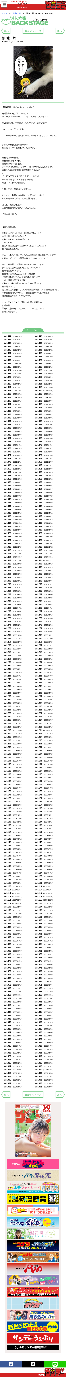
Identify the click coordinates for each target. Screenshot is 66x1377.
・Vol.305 (43, 570)
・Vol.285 (43, 604)
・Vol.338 (12, 516)
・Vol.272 (12, 628)
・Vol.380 (12, 445)
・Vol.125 (43, 876)
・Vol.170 (12, 801)
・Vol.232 (12, 696)
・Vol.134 (12, 862)
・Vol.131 (43, 866)
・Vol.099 (43, 920)
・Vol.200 (12, 750)
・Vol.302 (12, 577)
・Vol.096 (12, 927)
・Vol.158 (12, 822)
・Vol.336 (12, 520)
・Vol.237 (43, 686)
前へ (6, 31)
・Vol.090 (12, 937)
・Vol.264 (12, 642)
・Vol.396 (12, 418)
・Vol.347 (43, 499)
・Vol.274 (12, 625)
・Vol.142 (12, 849)
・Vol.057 (43, 991)
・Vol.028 (12, 1042)
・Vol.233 (43, 693)
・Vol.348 (12, 499)
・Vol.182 (12, 781)
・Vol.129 (43, 869)
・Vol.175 (43, 791)
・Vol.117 (43, 890)
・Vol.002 (12, 1087)
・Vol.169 (43, 801)
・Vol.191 (43, 764)
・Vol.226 (12, 706)
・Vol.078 (12, 958)
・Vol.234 (12, 693)
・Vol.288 (12, 601)
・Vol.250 (12, 666)
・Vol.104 (12, 913)
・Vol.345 (43, 502)
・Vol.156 (12, 825)
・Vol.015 (43, 1063)
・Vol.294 (12, 591)
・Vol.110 (12, 903)
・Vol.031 (43, 1036)
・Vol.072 (12, 968)
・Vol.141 (43, 849)
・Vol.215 (43, 723)
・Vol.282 (12, 611)
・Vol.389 (43, 428)
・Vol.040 (12, 1022)
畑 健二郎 (17, 13)
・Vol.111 (43, 900)
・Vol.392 (12, 424)
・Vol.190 (12, 767)
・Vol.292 (12, 594)
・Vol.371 (43, 458)
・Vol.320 (12, 547)
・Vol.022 (12, 1053)
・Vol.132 (12, 866)
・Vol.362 (12, 475)
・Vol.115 (43, 893)
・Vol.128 (12, 873)
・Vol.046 (12, 1012)
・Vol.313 (43, 557)
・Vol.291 (43, 594)
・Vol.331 (43, 526)
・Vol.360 (12, 479)
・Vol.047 (43, 1008)
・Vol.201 (43, 747)
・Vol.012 (12, 1070)
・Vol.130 (12, 869)
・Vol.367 (43, 465)
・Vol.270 (12, 632)
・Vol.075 (43, 961)
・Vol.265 (43, 638)
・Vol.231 (43, 696)
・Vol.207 (43, 737)
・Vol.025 (43, 1046)
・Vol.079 (43, 954)
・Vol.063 (43, 981)
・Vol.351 (43, 492)
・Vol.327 (43, 533)
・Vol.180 (12, 784)
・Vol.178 (12, 788)
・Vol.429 (43, 360)
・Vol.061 (43, 985)
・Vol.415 (43, 384)
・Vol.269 (43, 632)
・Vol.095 (43, 927)
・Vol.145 (43, 842)
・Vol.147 (43, 839)
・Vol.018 (12, 1059)
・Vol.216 (12, 723)
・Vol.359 (43, 479)
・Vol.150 (12, 835)
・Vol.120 (12, 886)
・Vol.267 (43, 635)
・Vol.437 (43, 346)
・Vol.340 (12, 513)
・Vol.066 (12, 978)
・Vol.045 (43, 1012)
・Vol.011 (43, 1070)
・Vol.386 (12, 435)
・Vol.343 (43, 506)
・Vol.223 (43, 710)
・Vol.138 (12, 856)
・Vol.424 (12, 370)
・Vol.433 (43, 353)
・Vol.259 (43, 649)
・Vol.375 (43, 452)
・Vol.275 (43, 621)
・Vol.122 (12, 883)
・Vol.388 (12, 431)
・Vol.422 (12, 374)
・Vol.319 (43, 547)
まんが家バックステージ (24, 21)
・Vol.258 (12, 652)
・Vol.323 (43, 540)
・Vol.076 (12, 961)
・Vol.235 (43, 689)
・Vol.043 (43, 1015)
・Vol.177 (43, 788)
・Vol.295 (43, 587)
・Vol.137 (43, 856)
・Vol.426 (12, 367)
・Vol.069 (43, 971)
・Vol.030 (12, 1039)
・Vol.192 (12, 764)
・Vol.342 (12, 509)
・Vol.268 (12, 635)
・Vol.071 (43, 968)
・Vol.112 (12, 900)
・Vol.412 (12, 390)
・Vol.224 (12, 710)
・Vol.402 (12, 407)
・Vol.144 (12, 845)
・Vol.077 (43, 958)
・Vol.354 (12, 489)
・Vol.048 (12, 1008)
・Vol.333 (43, 523)
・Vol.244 (12, 676)
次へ (59, 31)
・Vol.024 (12, 1049)
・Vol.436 (12, 350)
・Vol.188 (12, 771)
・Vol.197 (43, 754)
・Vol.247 (43, 669)
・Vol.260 (12, 649)
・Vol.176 (12, 791)
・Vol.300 (12, 581)
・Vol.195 (43, 757)
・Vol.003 (43, 1083)
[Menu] (4, 5)
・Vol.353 (43, 489)
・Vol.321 (43, 543)
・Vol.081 (43, 951)
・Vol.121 (43, 883)
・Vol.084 (12, 947)
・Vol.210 (12, 733)
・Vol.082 (12, 951)
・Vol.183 (43, 778)
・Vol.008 (12, 1076)
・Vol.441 (43, 340)
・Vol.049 (43, 1005)
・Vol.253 (43, 659)
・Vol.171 (43, 798)
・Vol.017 (43, 1059)
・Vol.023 (43, 1049)
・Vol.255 (43, 655)
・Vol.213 (43, 727)
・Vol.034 (12, 1032)
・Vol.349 (43, 496)
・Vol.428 (12, 363)
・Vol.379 (43, 445)
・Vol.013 (43, 1066)
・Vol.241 (43, 679)
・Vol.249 (43, 666)
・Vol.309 (43, 564)
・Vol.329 (43, 530)
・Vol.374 (12, 455)
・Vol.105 (43, 910)
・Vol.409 (43, 394)
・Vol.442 (12, 340)
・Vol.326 (12, 536)
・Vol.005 (43, 1080)
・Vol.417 (43, 380)
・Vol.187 (43, 771)
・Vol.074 (12, 964)
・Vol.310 (12, 564)
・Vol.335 (43, 520)
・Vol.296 (12, 587)
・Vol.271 (43, 628)
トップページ (51, 1372)
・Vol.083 (43, 947)
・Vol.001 (43, 1087)
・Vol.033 (43, 1032)
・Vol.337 (43, 516)
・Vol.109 (43, 903)
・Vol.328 (12, 533)
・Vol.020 (12, 1056)
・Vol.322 (12, 543)
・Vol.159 (43, 818)
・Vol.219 (43, 716)
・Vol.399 (43, 411)
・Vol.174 (12, 795)
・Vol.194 (12, 761)
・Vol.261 (43, 645)
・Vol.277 (43, 618)
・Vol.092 (12, 934)
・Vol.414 (12, 387)
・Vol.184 (12, 778)
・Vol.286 (12, 604)
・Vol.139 (43, 852)
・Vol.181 (43, 781)
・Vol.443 (43, 336)
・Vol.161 (43, 815)
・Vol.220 (12, 716)
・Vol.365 (43, 469)
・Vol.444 (12, 336)
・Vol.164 (12, 812)
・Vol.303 (43, 574)
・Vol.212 (12, 730)
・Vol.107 (43, 907)
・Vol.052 (12, 1002)
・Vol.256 (12, 655)
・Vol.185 (43, 774)
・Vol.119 (43, 886)
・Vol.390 (12, 428)
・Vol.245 (43, 672)
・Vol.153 (43, 828)
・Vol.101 (43, 917)
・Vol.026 (12, 1046)
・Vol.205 (43, 740)
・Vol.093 (43, 930)
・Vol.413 (43, 387)
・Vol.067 (43, 975)
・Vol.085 (43, 944)
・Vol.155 (43, 825)
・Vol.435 (43, 350)
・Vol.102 (12, 917)
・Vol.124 (12, 879)
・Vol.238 (12, 686)
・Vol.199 (43, 750)
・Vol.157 (43, 822)
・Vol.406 (12, 401)
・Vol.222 (12, 713)
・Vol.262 (12, 645)
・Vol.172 (12, 798)
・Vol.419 (43, 377)
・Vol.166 (12, 808)
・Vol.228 (12, 703)
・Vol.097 (43, 924)
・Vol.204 (12, 744)
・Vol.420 (12, 377)
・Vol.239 (43, 682)
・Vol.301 (43, 577)
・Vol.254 (12, 659)
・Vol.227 (43, 703)
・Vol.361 (43, 475)
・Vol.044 (12, 1015)
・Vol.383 (43, 438)
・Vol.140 (12, 852)
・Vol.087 (43, 941)
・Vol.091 (43, 934)
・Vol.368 (12, 465)
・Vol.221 (43, 713)
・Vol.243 (43, 676)
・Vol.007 (43, 1076)
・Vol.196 (12, 757)
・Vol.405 (43, 401)
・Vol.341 (43, 509)
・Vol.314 (12, 557)
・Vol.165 (43, 808)
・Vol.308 (12, 567)
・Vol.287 (43, 601)
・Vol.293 (43, 591)
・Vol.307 (43, 567)
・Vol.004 (12, 1083)
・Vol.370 (12, 462)
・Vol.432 (12, 356)
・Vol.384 (12, 438)
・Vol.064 (12, 981)
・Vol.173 (43, 795)
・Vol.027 (43, 1042)
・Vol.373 (43, 455)
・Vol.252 (12, 662)
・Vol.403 (43, 404)
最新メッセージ (33, 31)
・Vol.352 (12, 492)
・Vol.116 (12, 893)
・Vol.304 (12, 574)
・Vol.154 (12, 828)
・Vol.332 (12, 526)
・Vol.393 (43, 421)
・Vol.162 (12, 815)
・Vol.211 (43, 730)
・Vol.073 (43, 964)
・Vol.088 (12, 941)
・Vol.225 (43, 706)
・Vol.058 (12, 991)
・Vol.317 (43, 550)
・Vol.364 (12, 472)
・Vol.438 (12, 346)
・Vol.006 (12, 1080)
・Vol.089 (43, 937)
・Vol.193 (43, 761)
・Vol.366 (12, 469)
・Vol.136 (12, 859)
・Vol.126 (12, 876)
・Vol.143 (43, 845)
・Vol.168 (12, 805)
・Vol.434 (12, 353)
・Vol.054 (12, 998)
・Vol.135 (43, 859)
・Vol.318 (12, 550)
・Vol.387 (43, 431)
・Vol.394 (12, 421)
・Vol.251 (43, 662)
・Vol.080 (12, 954)
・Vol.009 (43, 1073)
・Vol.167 (43, 805)
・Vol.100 (12, 920)
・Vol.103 (43, 913)
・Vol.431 (43, 356)
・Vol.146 (12, 842)
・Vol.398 (12, 414)
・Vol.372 (12, 458)
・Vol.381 (43, 441)
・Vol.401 (43, 407)
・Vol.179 (43, 784)
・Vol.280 (12, 615)
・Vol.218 (12, 720)
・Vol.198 (12, 754)
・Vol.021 (43, 1053)
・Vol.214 (12, 727)
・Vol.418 (12, 380)
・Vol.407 (43, 397)
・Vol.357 (43, 482)
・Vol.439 (43, 343)
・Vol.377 (43, 448)
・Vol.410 (12, 394)
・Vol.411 (43, 390)
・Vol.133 (43, 862)
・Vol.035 (43, 1029)
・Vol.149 (43, 835)
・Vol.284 (12, 608)
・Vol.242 (12, 679)
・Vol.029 (43, 1039)
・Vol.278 (12, 618)
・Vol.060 (12, 988)
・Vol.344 (12, 506)
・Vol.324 (12, 540)
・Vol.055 (43, 995)
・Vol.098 (12, 924)
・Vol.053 (43, 998)
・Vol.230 (12, 699)
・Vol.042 (12, 1019)
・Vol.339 (43, 513)
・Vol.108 (12, 907)
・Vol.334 (12, 523)
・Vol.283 (43, 608)
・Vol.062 (12, 985)
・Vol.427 (43, 363)
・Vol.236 (12, 689)
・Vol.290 (12, 598)
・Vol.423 (43, 370)
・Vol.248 (12, 669)
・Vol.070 (12, 971)
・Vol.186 (12, 774)
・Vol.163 (43, 812)
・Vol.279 (43, 615)
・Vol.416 (12, 384)
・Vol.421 (43, 374)
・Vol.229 (43, 699)
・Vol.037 (43, 1025)
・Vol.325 (43, 536)
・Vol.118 (12, 890)
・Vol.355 (43, 486)
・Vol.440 (12, 343)
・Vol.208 (12, 737)
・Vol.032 (12, 1036)
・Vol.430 (12, 360)
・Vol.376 (12, 452)
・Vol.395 (43, 418)
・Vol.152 (12, 832)
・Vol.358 (12, 482)
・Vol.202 (12, 747)
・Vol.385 (43, 435)
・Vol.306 (12, 570)
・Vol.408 (12, 397)
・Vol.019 (43, 1056)
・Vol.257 (43, 652)
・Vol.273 (43, 625)
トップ (4, 13)
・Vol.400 (12, 411)
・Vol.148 (12, 839)
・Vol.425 (43, 367)
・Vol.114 (12, 896)
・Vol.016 (12, 1063)
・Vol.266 (12, 638)
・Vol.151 (43, 832)
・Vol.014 (12, 1066)
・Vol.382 (12, 441)
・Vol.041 (43, 1019)
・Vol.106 (12, 910)
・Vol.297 (43, 584)
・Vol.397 (43, 414)
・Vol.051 (43, 1002)
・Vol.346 (12, 502)
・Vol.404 (12, 404)
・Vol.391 (43, 424)
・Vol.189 (43, 767)
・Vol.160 (12, 818)
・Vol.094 (12, 930)
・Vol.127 (43, 873)
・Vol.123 (43, 879)
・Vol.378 (12, 448)
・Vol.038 (12, 1025)
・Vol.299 (43, 581)
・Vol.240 (12, 682)
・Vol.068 (12, 975)
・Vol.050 (12, 1005)
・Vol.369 (43, 462)
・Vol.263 (43, 642)
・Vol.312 (12, 560)
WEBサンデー (55, 4)
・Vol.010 (12, 1073)
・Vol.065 (43, 978)
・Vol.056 (12, 995)
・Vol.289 (43, 598)
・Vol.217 (43, 720)
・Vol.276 (12, 621)
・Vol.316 (12, 553)
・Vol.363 (43, 472)
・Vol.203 (43, 744)
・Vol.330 (12, 530)
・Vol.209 (43, 733)
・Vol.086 (12, 944)
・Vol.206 (12, 740)
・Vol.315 (43, 553)
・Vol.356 (12, 486)
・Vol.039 (43, 1022)
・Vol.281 (43, 611)
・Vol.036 (12, 1029)
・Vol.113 (43, 896)
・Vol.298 (12, 584)
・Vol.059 (43, 988)
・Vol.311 (43, 560)
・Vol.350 (12, 496)
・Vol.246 (12, 672)
